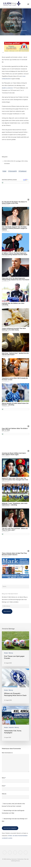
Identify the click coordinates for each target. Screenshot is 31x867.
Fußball (4, 171)
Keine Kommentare (22, 30)
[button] (28, 4)
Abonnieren (7, 611)
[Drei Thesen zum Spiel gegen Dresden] (15, 648)
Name (4, 778)
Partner (18, 860)
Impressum (14, 859)
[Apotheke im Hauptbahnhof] (16, 52)
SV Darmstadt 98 (12, 171)
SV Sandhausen (22, 171)
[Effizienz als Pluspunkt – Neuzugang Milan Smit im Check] (15, 686)
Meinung (15, 13)
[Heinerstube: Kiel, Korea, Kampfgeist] (15, 723)
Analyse (6, 653)
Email (4, 786)
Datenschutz (20, 859)
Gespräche (11, 727)
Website (4, 794)
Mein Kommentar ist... (7, 752)
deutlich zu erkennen (7, 88)
